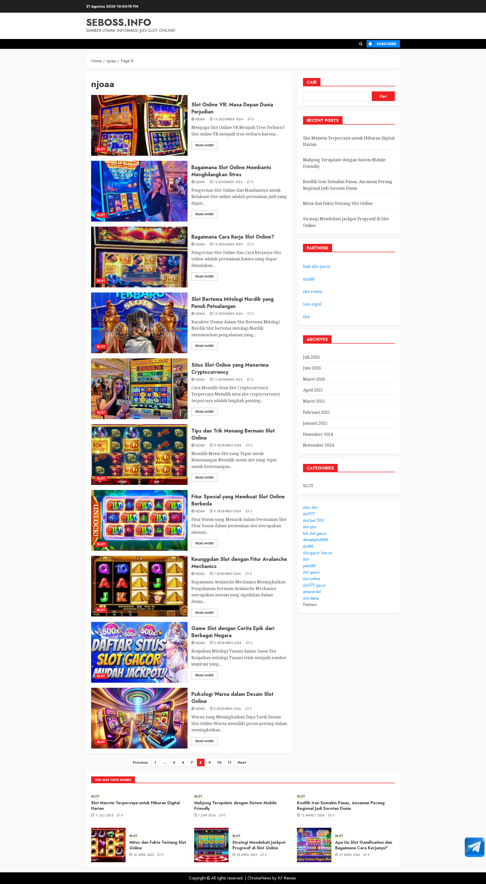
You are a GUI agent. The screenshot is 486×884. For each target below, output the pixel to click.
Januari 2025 (315, 423)
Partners (310, 604)
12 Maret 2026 (313, 816)
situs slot (310, 507)
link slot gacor (317, 266)
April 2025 (313, 390)
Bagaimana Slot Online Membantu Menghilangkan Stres (231, 171)
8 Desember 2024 (227, 511)
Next (242, 762)
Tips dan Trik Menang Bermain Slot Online (233, 434)
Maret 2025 (314, 401)
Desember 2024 (318, 434)
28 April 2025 (246, 855)
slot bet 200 (313, 520)
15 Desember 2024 (228, 182)
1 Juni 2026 (207, 816)
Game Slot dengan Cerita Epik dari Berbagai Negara (232, 632)
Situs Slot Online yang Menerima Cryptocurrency (230, 368)
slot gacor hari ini (317, 553)
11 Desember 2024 (228, 380)
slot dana (310, 598)
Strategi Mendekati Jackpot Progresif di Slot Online (259, 845)
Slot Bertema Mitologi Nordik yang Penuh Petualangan (232, 303)
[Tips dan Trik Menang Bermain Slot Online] (139, 454)
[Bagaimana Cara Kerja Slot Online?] (139, 257)
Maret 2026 (314, 379)
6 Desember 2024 (227, 643)
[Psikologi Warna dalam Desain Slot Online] (139, 718)
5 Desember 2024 (227, 709)
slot (306, 316)
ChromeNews (259, 878)
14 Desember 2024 (228, 245)
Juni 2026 (312, 368)
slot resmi (312, 291)
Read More (204, 145)
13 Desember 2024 (228, 314)
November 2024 (318, 445)
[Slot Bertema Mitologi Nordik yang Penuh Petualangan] (139, 322)
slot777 (309, 514)
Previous (140, 762)
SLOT (101, 149)
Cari (312, 82)
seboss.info (118, 22)
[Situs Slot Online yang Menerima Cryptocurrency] (139, 388)
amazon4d (312, 592)
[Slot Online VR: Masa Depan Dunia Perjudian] (139, 125)
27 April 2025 (349, 855)
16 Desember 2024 (228, 119)
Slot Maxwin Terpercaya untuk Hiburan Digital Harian (135, 805)
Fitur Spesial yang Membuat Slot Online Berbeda (238, 500)
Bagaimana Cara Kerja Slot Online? (232, 237)
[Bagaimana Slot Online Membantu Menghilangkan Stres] (139, 191)
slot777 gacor (314, 585)
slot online (311, 579)
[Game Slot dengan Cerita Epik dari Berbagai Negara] (139, 652)
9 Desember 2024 (227, 446)
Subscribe (386, 43)
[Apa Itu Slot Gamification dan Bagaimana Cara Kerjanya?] (314, 845)
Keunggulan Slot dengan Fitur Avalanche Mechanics (239, 563)
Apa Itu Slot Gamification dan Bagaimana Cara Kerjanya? (363, 845)
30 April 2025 (144, 855)
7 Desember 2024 (227, 574)
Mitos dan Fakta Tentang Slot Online (338, 203)
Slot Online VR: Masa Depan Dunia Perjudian (232, 108)
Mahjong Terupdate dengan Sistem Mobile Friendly (235, 805)
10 (219, 762)
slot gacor (311, 572)
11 (229, 762)
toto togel (312, 304)
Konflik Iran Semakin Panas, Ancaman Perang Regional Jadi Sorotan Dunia (340, 805)
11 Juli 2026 (104, 816)
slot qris (309, 527)
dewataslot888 (315, 540)
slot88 (308, 279)
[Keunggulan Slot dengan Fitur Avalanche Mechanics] (139, 586)
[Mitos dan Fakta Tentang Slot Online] (108, 845)
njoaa (200, 119)
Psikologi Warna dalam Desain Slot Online (232, 698)
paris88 (309, 566)
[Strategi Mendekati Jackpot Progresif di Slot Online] (211, 845)
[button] (361, 44)
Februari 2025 (316, 412)
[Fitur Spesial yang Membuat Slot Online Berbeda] (139, 520)
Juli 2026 (311, 357)
